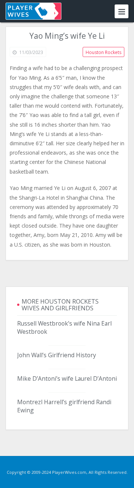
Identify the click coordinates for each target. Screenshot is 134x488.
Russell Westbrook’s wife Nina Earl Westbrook (64, 327)
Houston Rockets (103, 52)
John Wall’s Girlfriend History (56, 355)
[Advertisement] (67, 273)
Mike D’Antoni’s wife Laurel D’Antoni (67, 378)
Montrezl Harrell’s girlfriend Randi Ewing (64, 406)
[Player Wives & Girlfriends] (33, 11)
